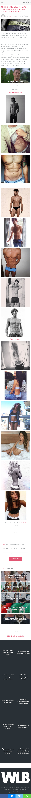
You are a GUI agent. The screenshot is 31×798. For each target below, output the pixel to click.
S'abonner (15, 558)
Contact (16, 791)
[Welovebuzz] (8, 2)
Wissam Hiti (11, 16)
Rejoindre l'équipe (7, 787)
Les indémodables (15, 636)
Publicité (17, 787)
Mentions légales (21, 789)
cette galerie (23, 522)
